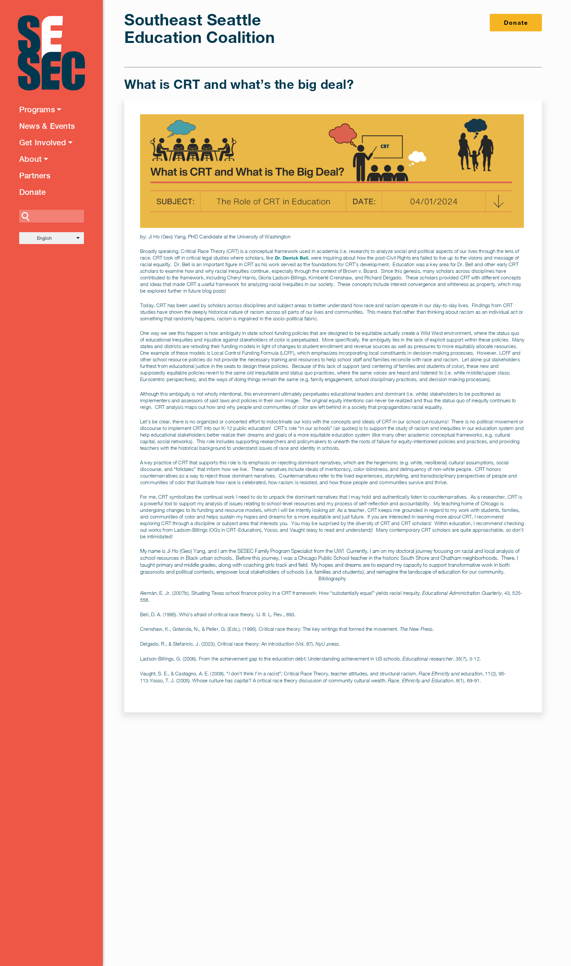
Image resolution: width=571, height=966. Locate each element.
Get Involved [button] (42, 142)
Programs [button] (37, 109)
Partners (34, 175)
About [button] (30, 158)
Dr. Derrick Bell (291, 258)
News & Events (47, 125)
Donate (32, 192)
